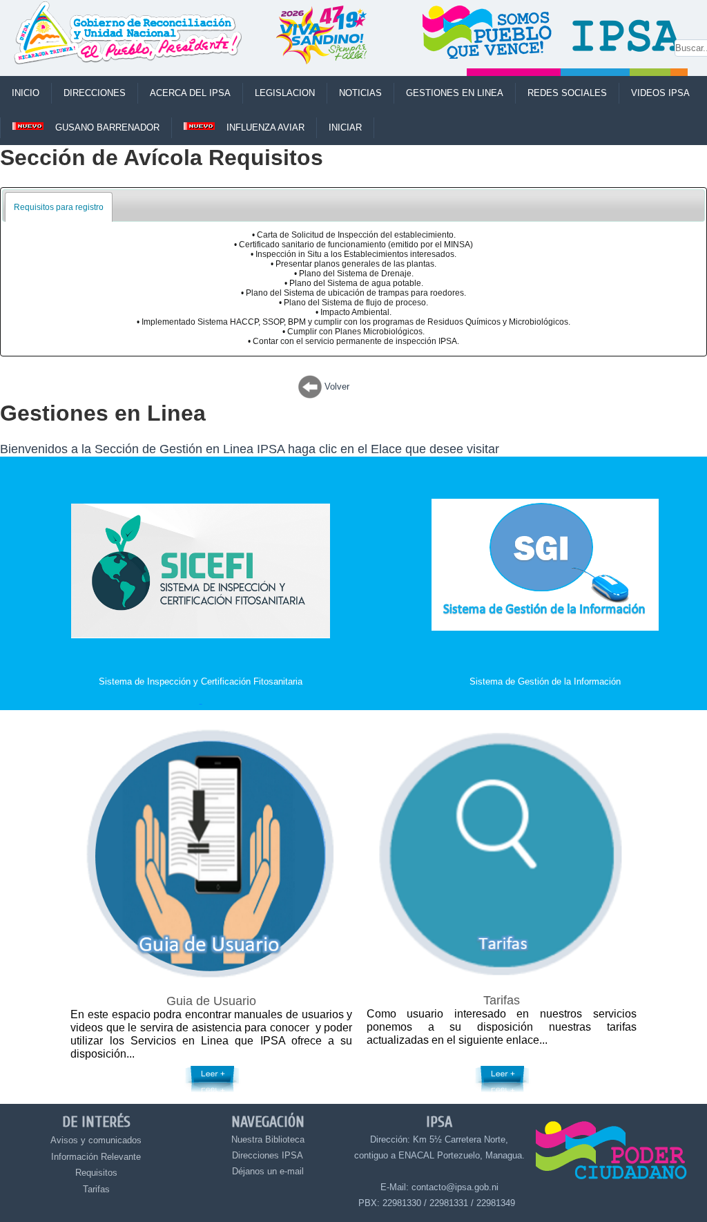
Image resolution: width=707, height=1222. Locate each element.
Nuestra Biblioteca (267, 1139)
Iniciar (345, 127)
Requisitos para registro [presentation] (59, 207)
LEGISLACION (285, 93)
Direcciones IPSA (267, 1155)
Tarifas (96, 1189)
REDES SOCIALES (567, 93)
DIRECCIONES (95, 93)
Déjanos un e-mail (268, 1171)
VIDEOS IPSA (660, 93)
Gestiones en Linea (454, 93)
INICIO (25, 93)
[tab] (59, 207)
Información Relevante (96, 1157)
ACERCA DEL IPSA (190, 93)
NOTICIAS (360, 93)
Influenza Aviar (265, 127)
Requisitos (96, 1172)
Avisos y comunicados (96, 1140)
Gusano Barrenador (107, 127)
